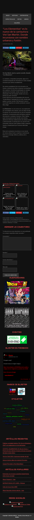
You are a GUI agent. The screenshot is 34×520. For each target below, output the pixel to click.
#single (14, 372)
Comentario (6, 236)
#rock (5, 372)
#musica (9, 372)
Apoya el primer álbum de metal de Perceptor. (15, 460)
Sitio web (5, 267)
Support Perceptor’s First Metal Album (13, 464)
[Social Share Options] (29, 379)
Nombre (5, 252)
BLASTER (17, 7)
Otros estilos (19, 218)
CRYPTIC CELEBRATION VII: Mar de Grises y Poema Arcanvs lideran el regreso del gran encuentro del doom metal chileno (17, 451)
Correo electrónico (8, 259)
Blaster (11, 355)
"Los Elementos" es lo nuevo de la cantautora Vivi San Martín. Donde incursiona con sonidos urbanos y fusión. (17, 221)
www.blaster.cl (9, 375)
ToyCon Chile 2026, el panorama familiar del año (16, 456)
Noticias (12, 218)
